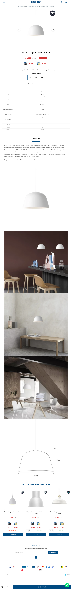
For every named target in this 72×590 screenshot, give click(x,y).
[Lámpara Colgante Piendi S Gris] (36, 77)
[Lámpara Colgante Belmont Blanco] (13, 499)
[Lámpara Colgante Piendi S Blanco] (30, 77)
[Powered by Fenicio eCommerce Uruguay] (67, 574)
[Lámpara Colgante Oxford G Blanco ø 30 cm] (59, 499)
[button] (53, 29)
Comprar (43, 587)
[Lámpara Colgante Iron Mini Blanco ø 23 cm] (36, 499)
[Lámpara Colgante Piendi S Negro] (41, 77)
